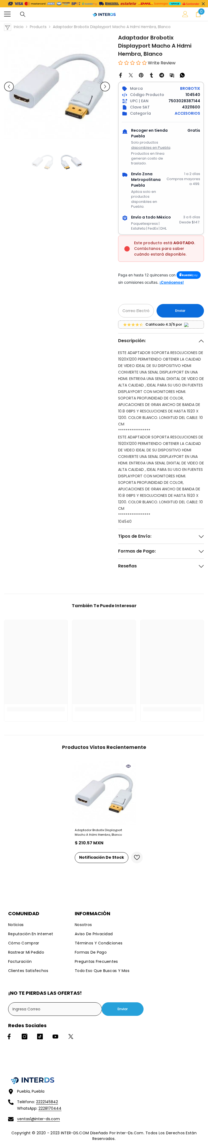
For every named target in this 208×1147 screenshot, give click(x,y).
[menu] (7, 14)
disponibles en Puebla (150, 147)
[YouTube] (55, 1036)
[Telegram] (161, 74)
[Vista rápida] (128, 766)
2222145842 (47, 1102)
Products (38, 26)
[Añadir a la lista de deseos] (137, 857)
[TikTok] (39, 1036)
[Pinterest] (141, 74)
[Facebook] (120, 74)
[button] (9, 86)
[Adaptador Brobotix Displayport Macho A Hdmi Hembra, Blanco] (104, 793)
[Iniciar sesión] (185, 14)
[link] (36, 709)
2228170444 (49, 1108)
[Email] (172, 74)
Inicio (19, 26)
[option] (57, 86)
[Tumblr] (151, 74)
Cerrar (203, 4)
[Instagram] (24, 1036)
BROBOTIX (190, 88)
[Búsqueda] (23, 14)
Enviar (180, 310)
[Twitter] (130, 74)
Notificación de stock (101, 857)
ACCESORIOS (187, 113)
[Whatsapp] (182, 74)
